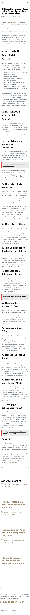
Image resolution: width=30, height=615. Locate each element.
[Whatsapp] (2, 605)
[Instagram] (6, 605)
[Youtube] (10, 605)
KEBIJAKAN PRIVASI (13, 602)
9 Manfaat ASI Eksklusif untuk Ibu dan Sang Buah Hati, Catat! (13, 505)
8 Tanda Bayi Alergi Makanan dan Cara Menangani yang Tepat (12, 561)
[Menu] (27, 2)
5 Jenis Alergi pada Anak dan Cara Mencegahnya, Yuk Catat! (13, 533)
